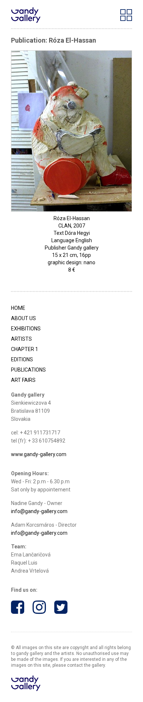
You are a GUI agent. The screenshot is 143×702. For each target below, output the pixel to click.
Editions (22, 359)
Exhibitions (26, 329)
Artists (21, 339)
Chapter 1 (24, 349)
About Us (23, 318)
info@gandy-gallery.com (39, 511)
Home (18, 308)
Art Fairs (23, 380)
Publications (28, 370)
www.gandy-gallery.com (38, 454)
